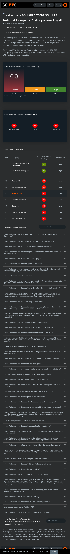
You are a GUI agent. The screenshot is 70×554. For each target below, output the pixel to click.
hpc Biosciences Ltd (18, 219)
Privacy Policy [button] (56, 549)
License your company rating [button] (28, 27)
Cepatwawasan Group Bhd (20, 171)
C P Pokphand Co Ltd (19, 187)
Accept (54, 551)
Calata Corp (16, 206)
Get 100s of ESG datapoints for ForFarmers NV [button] (20, 32)
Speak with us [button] (40, 5)
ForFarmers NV (17, 193)
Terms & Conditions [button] (40, 549)
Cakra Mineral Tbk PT (19, 200)
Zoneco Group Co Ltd (19, 212)
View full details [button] (10, 27)
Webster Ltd (16, 181)
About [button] (50, 5)
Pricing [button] (58, 5)
